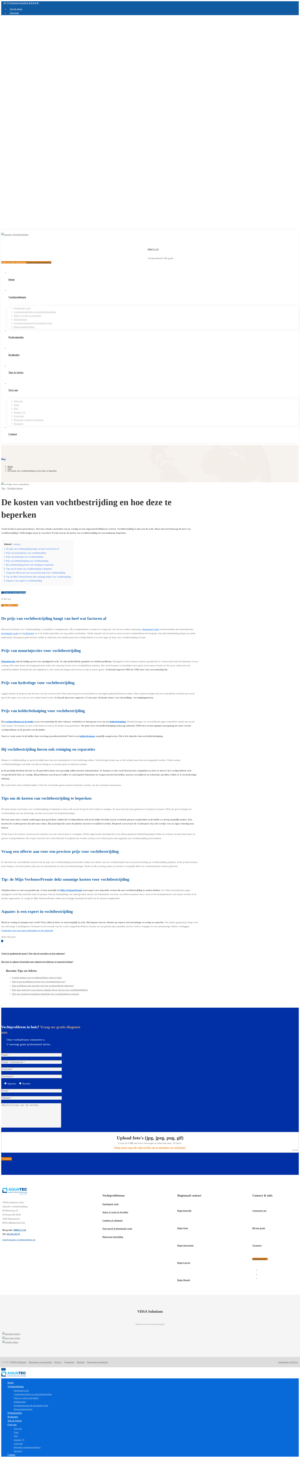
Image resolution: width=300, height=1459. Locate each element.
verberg (16, 544)
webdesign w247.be (288, 1362)
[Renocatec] (150, 1338)
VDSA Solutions (18, 1362)
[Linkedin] (5, 945)
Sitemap (81, 1362)
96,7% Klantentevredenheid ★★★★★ (21, 3)
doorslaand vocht (9, 633)
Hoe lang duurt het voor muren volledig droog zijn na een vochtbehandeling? (50, 990)
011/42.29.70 (13, 1234)
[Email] (7, 945)
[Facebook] (2, 945)
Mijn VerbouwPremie (71, 890)
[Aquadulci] (150, 1334)
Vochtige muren (15, 488)
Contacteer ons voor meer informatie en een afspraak (27, 930)
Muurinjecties (8, 661)
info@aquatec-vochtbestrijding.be (18, 1239)
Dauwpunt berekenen (97, 1362)
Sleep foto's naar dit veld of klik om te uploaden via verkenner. (150, 1147)
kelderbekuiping (118, 721)
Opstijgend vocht (150, 629)
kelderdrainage (87, 736)
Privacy (58, 1362)
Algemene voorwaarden (40, 1362)
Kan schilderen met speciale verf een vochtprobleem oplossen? (43, 985)
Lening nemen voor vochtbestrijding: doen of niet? (37, 977)
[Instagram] (259, 1274)
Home (10, 466)
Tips (9, 469)
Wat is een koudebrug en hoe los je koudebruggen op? (38, 981)
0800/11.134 (153, 249)
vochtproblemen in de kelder (19, 721)
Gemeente (69, 1362)
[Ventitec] (150, 1342)
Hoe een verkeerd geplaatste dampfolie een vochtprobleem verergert (45, 994)
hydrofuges (28, 633)
